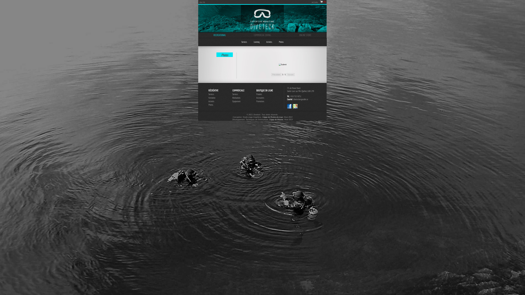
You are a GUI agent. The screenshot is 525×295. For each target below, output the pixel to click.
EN (201, 2)
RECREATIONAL (220, 35)
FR (204, 2)
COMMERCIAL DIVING (262, 35)
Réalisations (236, 98)
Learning (256, 42)
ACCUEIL (315, 2)
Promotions (260, 101)
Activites (269, 42)
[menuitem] (244, 42)
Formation (211, 98)
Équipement (236, 101)
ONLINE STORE (305, 35)
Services (244, 42)
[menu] (262, 42)
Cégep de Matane (276, 120)
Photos (281, 42)
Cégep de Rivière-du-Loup (272, 117)
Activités (211, 101)
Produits (259, 94)
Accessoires (260, 98)
